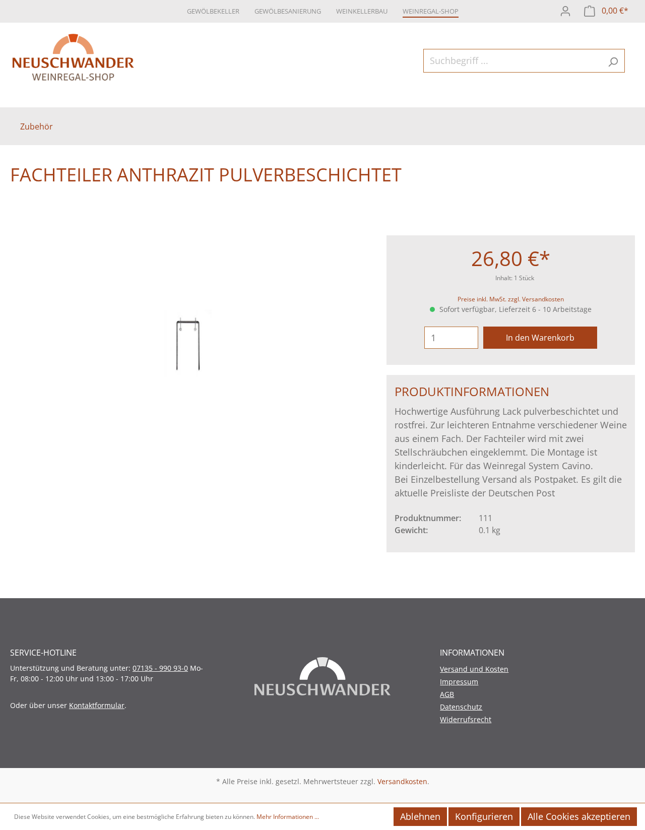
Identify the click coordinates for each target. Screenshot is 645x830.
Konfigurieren (484, 816)
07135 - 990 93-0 (160, 668)
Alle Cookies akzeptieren (579, 816)
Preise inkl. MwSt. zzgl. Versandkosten (511, 299)
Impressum (459, 681)
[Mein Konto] (565, 10)
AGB (447, 694)
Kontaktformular (96, 705)
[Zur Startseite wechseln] (73, 58)
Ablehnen (420, 816)
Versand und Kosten (474, 669)
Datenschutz (461, 707)
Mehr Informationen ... (287, 816)
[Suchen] (613, 61)
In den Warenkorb (540, 337)
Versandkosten (402, 781)
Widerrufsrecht (465, 719)
